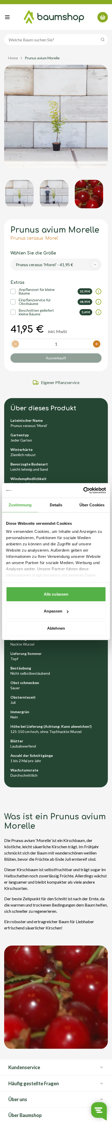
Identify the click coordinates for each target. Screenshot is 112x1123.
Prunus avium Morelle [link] (42, 58)
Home (13, 58)
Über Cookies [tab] (91, 504)
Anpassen (53, 611)
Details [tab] (56, 504)
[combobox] (56, 264)
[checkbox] (13, 291)
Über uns (17, 1099)
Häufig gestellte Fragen (33, 1083)
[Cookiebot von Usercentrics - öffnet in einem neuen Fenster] (83, 490)
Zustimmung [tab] (20, 504)
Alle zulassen (56, 594)
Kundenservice (24, 1067)
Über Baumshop (25, 1115)
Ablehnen (56, 628)
